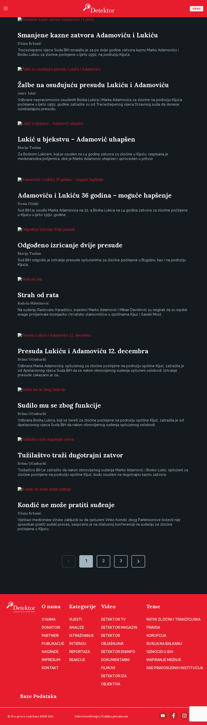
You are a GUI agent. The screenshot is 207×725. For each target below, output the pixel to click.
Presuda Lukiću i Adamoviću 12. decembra (83, 351)
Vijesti (75, 619)
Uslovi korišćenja (87, 716)
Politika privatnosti (114, 716)
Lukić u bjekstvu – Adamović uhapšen (76, 139)
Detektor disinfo (118, 652)
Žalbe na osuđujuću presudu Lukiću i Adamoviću (93, 85)
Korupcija (156, 636)
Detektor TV (113, 619)
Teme (153, 606)
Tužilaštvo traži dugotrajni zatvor (70, 455)
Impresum (51, 660)
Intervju (77, 644)
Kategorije (82, 606)
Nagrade (50, 652)
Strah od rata (38, 295)
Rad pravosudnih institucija (174, 668)
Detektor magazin (119, 627)
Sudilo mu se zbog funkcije (59, 405)
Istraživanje (81, 636)
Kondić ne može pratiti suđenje (66, 505)
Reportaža (79, 652)
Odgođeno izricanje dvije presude (70, 245)
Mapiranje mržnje (163, 660)
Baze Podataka (38, 696)
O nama (51, 606)
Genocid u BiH (159, 652)
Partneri (50, 636)
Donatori (51, 627)
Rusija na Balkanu (164, 644)
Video (196, 8)
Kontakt (50, 668)
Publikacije (53, 644)
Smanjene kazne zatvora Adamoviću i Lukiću (88, 35)
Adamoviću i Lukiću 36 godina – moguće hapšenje (95, 195)
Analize (76, 627)
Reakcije (77, 660)
